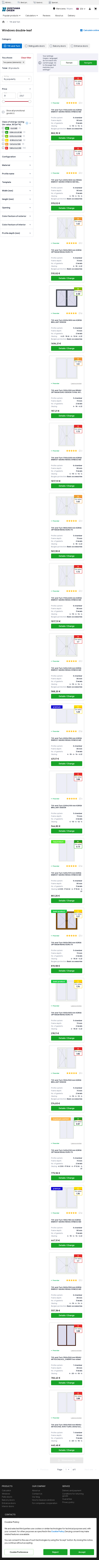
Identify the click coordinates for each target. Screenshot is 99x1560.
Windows (6, 1493)
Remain (69, 62)
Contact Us (37, 1493)
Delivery (71, 15)
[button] (80, 8)
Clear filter (26, 57)
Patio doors (7, 1496)
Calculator (6, 1490)
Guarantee (67, 1499)
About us (59, 15)
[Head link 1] (11, 9)
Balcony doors (8, 1500)
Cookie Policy (57, 1531)
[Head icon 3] (95, 8)
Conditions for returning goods (73, 1494)
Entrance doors (9, 1503)
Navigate (88, 62)
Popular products (10, 15)
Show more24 (68, 1460)
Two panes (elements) (12, 62)
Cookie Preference (19, 1552)
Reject (55, 1552)
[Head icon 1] (89, 8)
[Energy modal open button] (27, 123)
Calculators (30, 15)
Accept (82, 1552)
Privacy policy (68, 1502)
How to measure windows (43, 1500)
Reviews (46, 15)
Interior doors (8, 1506)
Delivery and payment (71, 1490)
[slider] (3, 101)
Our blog (36, 1496)
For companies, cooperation (44, 1503)
